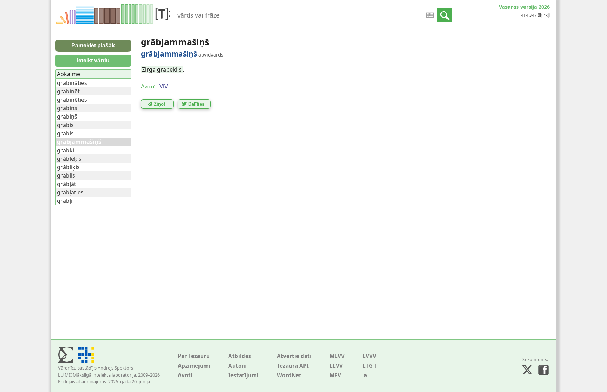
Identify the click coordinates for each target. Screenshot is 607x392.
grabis (65, 125)
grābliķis (68, 167)
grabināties (72, 83)
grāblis (66, 175)
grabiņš (67, 116)
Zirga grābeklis (162, 69)
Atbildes (239, 356)
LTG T (370, 366)
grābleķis (69, 158)
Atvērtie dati (294, 356)
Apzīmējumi (194, 366)
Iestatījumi (243, 375)
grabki (65, 150)
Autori (237, 366)
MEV (335, 375)
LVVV (369, 356)
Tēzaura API (293, 366)
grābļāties (70, 192)
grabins (67, 108)
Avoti (185, 375)
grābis (65, 133)
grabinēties (72, 100)
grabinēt (68, 91)
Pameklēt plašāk (93, 45)
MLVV (337, 356)
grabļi (64, 201)
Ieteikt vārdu (93, 61)
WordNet (289, 375)
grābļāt (66, 184)
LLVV (336, 366)
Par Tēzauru (194, 356)
